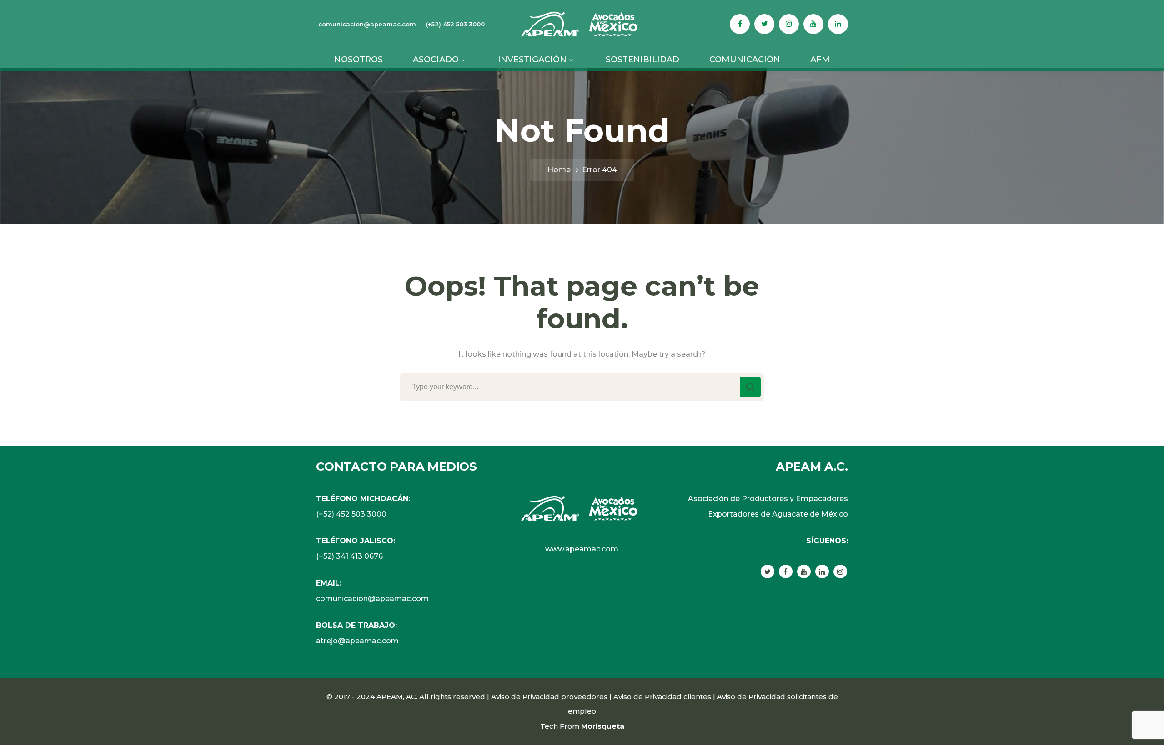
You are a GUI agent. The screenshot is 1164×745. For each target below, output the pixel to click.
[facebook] (786, 571)
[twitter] (767, 571)
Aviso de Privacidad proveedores (549, 696)
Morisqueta (602, 726)
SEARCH (750, 387)
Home (559, 169)
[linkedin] (822, 571)
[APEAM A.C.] (582, 23)
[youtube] (804, 571)
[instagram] (840, 571)
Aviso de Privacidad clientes (662, 696)
